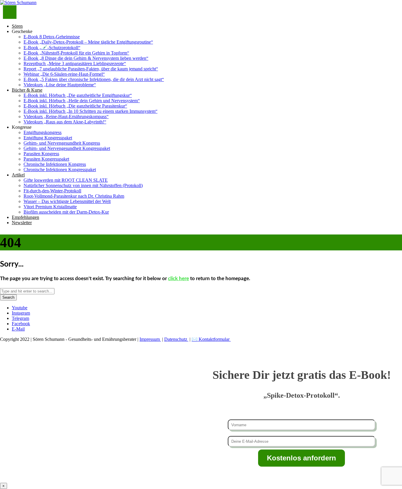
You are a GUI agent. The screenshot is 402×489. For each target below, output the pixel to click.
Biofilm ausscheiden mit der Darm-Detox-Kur (66, 211)
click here (178, 278)
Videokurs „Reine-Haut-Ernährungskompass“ (66, 116)
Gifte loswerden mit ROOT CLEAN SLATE (66, 180)
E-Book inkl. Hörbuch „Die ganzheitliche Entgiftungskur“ (78, 95)
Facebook (21, 323)
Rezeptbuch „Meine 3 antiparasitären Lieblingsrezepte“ (75, 63)
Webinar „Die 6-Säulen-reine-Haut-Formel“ (64, 74)
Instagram (21, 312)
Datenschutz (176, 339)
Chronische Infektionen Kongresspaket (60, 169)
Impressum (150, 339)
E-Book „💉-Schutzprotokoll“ (52, 47)
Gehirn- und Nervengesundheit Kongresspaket (67, 148)
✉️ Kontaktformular (211, 339)
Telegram (20, 318)
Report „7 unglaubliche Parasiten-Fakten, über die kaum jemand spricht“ (91, 68)
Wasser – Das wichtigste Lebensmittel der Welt (67, 201)
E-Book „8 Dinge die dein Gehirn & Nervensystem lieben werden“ (86, 58)
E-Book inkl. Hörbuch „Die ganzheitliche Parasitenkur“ (75, 105)
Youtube (19, 307)
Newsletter (22, 222)
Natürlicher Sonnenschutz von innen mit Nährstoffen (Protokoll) (83, 185)
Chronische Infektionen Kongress (55, 164)
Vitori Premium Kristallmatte (50, 206)
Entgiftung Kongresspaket (48, 137)
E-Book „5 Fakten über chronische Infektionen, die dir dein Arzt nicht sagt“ (94, 79)
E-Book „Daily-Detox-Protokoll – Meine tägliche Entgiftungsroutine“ (88, 41)
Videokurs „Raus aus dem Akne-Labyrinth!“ (65, 121)
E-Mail (18, 328)
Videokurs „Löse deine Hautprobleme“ (60, 84)
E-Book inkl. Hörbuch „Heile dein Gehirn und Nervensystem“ (82, 100)
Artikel (18, 174)
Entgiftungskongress (43, 132)
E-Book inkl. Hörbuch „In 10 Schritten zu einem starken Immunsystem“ (90, 111)
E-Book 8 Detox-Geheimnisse (52, 36)
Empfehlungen (25, 217)
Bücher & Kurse (27, 89)
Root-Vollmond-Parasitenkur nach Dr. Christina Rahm (74, 196)
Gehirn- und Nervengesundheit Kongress (62, 143)
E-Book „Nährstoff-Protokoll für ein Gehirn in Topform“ (76, 52)
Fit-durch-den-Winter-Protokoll (52, 190)
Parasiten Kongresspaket (46, 158)
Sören (17, 26)
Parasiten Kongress (41, 153)
